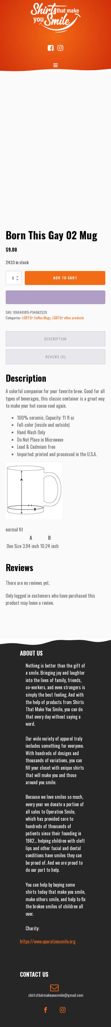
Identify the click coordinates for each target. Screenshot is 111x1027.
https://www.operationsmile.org (47, 941)
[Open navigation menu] (55, 65)
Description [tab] (55, 338)
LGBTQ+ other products (68, 317)
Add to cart (65, 277)
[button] (55, 991)
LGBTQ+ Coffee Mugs (36, 317)
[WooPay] (55, 297)
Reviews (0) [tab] (56, 356)
